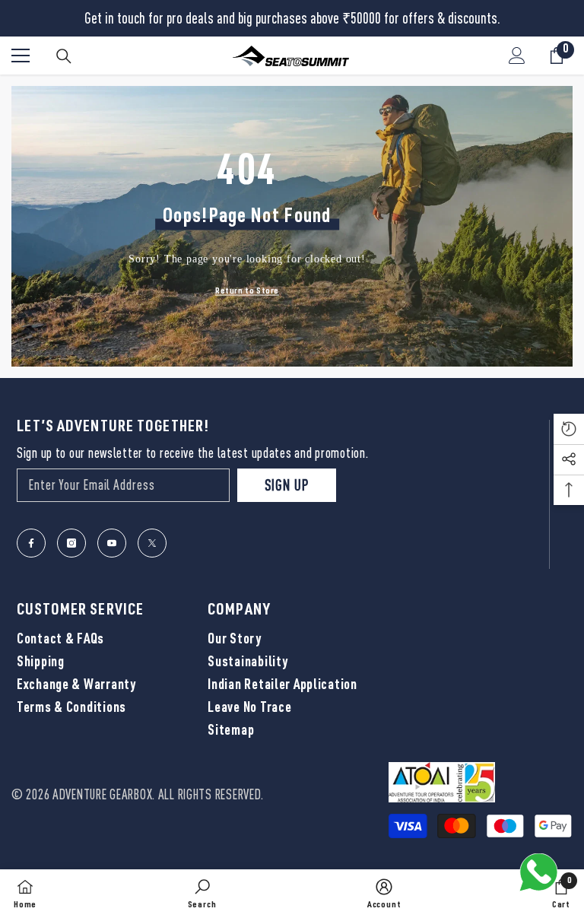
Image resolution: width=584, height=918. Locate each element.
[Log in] (517, 55)
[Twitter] (152, 543)
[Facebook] (31, 543)
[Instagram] (71, 543)
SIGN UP (287, 485)
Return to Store (247, 290)
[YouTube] (111, 543)
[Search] (64, 56)
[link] (202, 893)
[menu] (20, 55)
